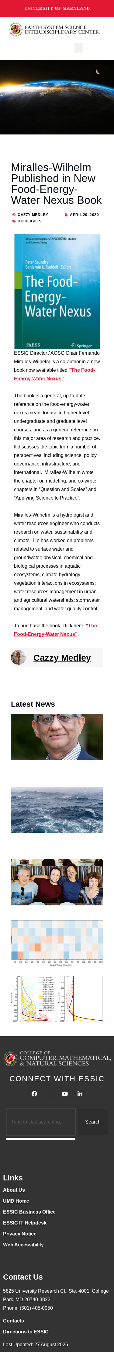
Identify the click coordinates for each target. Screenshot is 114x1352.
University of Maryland (57, 8)
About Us (14, 1190)
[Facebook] (34, 1094)
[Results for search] (40, 1139)
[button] (78, 48)
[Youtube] (64, 1094)
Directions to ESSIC (26, 1331)
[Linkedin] (79, 1094)
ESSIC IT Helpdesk (25, 1222)
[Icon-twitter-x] (49, 1094)
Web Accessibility (23, 1244)
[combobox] (40, 1122)
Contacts (13, 1320)
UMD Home (16, 1201)
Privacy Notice (19, 1233)
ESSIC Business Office (29, 1211)
